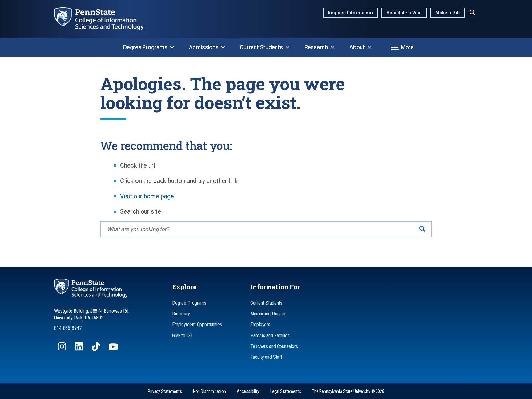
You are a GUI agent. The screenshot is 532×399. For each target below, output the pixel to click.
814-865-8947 (68, 328)
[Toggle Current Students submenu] (287, 47)
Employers (260, 324)
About (357, 47)
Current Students (261, 47)
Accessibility (248, 391)
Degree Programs (145, 47)
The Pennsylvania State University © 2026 (348, 391)
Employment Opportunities (197, 324)
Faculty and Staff (266, 357)
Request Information (350, 12)
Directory (181, 314)
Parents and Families (270, 335)
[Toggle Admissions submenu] (223, 47)
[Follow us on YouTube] (114, 349)
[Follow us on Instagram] (62, 349)
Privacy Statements (165, 391)
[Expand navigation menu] (472, 12)
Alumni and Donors (267, 314)
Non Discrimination (209, 391)
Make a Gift (447, 12)
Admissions (204, 47)
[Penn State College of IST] (104, 18)
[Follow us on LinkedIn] (79, 349)
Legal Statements (285, 391)
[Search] (422, 229)
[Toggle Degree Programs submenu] (172, 47)
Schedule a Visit (404, 12)
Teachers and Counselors (274, 346)
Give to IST (182, 335)
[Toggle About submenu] (369, 47)
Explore (184, 287)
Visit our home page (147, 196)
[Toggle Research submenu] (332, 47)
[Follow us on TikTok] (96, 349)
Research (316, 47)
